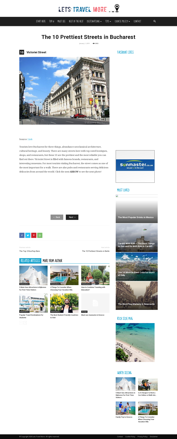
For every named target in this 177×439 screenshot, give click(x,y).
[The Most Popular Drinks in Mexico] (137, 209)
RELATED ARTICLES (30, 260)
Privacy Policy (142, 436)
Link (30, 139)
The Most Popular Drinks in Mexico (136, 217)
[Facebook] (21, 235)
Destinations (93, 21)
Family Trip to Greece (124, 417)
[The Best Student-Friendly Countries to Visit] (64, 303)
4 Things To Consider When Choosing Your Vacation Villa (146, 419)
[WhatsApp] (39, 235)
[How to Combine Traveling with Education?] (95, 275)
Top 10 (51, 21)
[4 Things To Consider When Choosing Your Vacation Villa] (64, 275)
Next (71, 217)
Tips (107, 21)
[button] (154, 21)
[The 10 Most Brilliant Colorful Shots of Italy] (137, 266)
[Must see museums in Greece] (95, 303)
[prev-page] (21, 322)
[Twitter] (27, 235)
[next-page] (25, 322)
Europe (84, 312)
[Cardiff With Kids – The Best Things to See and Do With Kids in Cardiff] (137, 238)
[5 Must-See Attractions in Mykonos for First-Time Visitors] (33, 275)
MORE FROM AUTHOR (52, 260)
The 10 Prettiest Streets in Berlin (95, 251)
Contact (137, 21)
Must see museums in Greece (92, 315)
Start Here (41, 21)
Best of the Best (76, 21)
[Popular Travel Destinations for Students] (33, 303)
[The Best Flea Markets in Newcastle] (137, 295)
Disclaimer (154, 436)
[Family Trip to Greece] (125, 408)
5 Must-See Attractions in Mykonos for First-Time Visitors (125, 395)
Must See (61, 21)
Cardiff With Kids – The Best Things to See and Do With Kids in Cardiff (136, 245)
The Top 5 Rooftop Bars (29, 251)
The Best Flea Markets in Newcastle (136, 304)
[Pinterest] (33, 235)
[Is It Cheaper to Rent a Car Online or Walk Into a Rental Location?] (148, 384)
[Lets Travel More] (88, 9)
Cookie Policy (121, 21)
